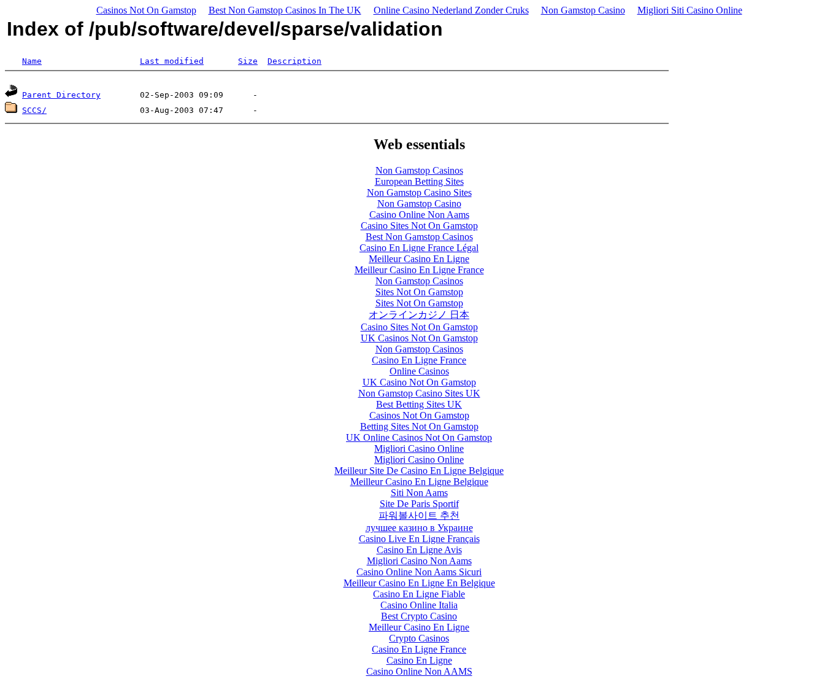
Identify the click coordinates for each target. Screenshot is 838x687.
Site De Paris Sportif (419, 504)
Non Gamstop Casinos (419, 170)
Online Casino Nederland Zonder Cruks (451, 10)
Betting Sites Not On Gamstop (419, 426)
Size (248, 61)
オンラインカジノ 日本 (419, 314)
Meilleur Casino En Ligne (419, 259)
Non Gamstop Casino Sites (419, 192)
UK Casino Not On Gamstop (419, 382)
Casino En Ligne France (419, 360)
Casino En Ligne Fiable (419, 594)
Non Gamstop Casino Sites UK (419, 393)
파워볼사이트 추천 (419, 515)
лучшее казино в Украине (419, 527)
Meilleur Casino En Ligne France (419, 270)
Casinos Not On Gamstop (146, 10)
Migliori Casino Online (419, 448)
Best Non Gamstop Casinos (419, 236)
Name (32, 61)
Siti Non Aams (419, 492)
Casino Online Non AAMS (419, 671)
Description (294, 61)
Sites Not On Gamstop (419, 292)
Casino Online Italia (419, 605)
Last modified (172, 61)
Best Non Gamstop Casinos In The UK (285, 10)
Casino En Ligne (419, 660)
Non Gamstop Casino (583, 10)
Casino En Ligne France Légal (419, 248)
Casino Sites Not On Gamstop (419, 225)
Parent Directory (61, 94)
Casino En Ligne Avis (419, 550)
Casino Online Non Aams (419, 214)
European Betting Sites (419, 181)
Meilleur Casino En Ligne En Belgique (419, 583)
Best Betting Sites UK (419, 404)
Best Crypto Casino (419, 616)
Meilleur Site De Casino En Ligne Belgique (419, 470)
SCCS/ (34, 110)
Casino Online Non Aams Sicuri (419, 572)
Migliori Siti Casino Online (689, 10)
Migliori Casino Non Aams (419, 561)
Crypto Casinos (419, 638)
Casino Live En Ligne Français (419, 539)
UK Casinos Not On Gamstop (419, 338)
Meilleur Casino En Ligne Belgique (419, 481)
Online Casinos (419, 371)
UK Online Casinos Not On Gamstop (419, 437)
